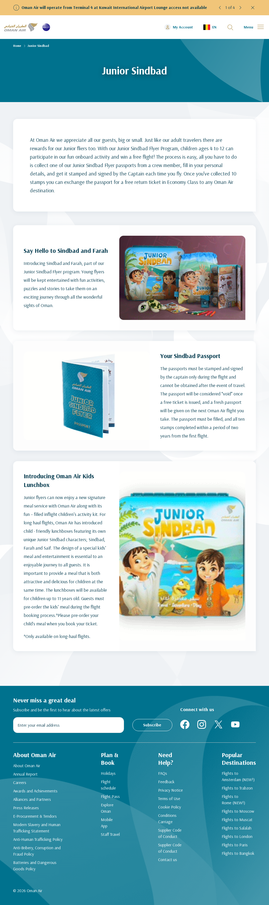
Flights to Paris (235, 844)
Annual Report (25, 774)
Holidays (108, 773)
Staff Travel (110, 834)
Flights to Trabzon (237, 788)
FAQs (162, 773)
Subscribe (152, 724)
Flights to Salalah (236, 828)
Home (17, 46)
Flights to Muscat (237, 819)
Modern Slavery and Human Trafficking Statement (36, 827)
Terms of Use (169, 798)
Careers (19, 782)
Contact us (167, 859)
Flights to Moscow (238, 811)
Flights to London (237, 836)
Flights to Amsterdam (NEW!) (238, 776)
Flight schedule (108, 785)
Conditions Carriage (167, 818)
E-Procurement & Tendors (35, 816)
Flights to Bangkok (238, 853)
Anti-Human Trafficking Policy (38, 839)
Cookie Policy (169, 807)
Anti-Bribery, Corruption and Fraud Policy (37, 851)
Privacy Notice (170, 790)
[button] (220, 7)
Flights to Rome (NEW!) (233, 799)
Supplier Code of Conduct (170, 833)
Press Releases (26, 807)
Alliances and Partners (32, 799)
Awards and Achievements (35, 790)
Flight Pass (110, 796)
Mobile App (107, 822)
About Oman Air (26, 765)
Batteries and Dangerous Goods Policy (34, 865)
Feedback (166, 781)
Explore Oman (107, 808)
